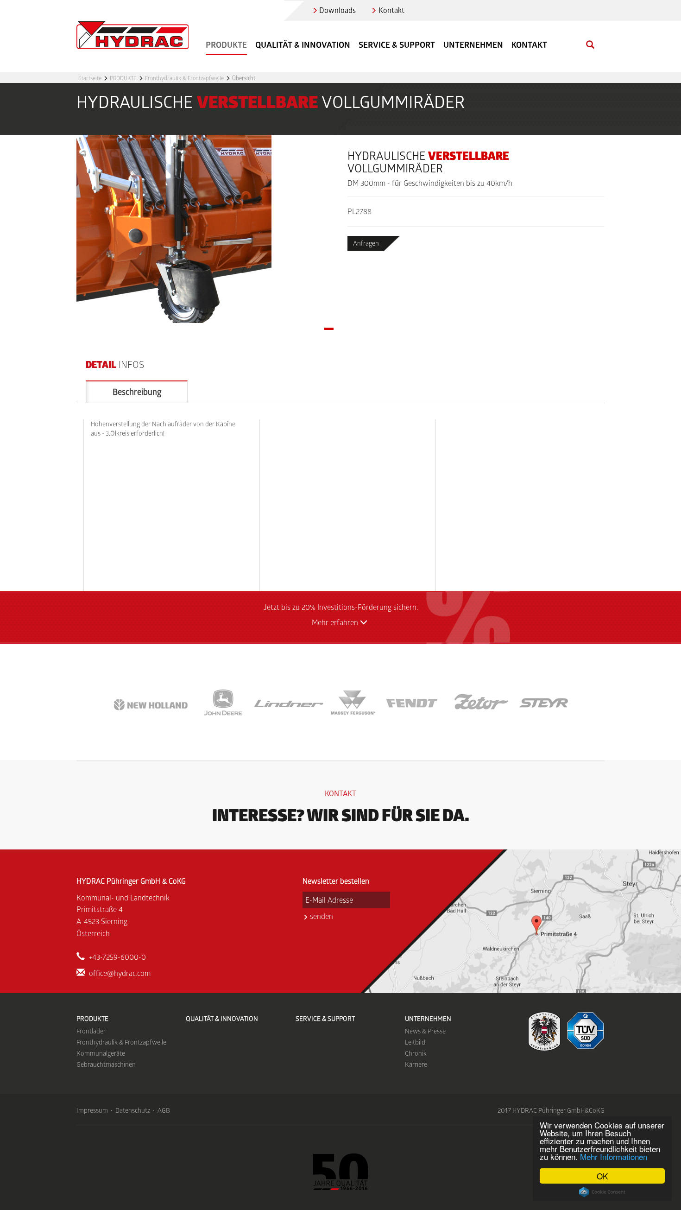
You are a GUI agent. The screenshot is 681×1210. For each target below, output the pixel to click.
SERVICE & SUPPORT (397, 44)
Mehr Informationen (613, 1156)
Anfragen (366, 243)
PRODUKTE (123, 78)
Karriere (416, 1064)
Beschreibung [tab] (137, 391)
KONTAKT (529, 44)
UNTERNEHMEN (428, 1018)
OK (602, 1176)
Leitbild (415, 1042)
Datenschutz (132, 1110)
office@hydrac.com (120, 973)
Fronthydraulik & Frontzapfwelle (184, 78)
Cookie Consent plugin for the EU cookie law (602, 1192)
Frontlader (91, 1030)
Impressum (92, 1110)
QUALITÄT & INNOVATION (302, 44)
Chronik (416, 1053)
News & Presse (425, 1030)
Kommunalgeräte (100, 1053)
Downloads (337, 10)
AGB (164, 1110)
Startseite (89, 78)
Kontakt (391, 10)
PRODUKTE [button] (226, 44)
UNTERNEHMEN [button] (473, 44)
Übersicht (243, 78)
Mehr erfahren (336, 622)
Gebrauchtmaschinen (106, 1064)
